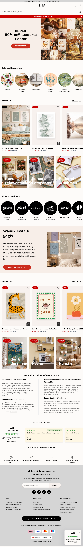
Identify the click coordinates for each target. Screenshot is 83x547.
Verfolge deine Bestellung (68, 502)
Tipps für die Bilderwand (14, 502)
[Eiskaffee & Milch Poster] (41, 345)
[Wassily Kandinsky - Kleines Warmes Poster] (76, 342)
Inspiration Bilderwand (13, 509)
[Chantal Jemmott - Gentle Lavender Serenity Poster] (58, 240)
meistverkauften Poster (62, 409)
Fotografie (11, 390)
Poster (54, 386)
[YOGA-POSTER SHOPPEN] (64, 249)
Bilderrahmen (63, 391)
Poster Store (46, 541)
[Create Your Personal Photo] (42, 172)
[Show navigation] (3, 5)
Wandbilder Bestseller (13, 505)
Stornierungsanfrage (67, 509)
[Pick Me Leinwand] (24, 160)
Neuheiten (7, 281)
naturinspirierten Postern (13, 392)
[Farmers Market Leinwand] (15, 172)
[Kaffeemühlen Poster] (46, 353)
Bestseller (7, 100)
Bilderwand (13, 412)
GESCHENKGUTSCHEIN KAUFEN (43, 519)
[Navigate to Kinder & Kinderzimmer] (14, 353)
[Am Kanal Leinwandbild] (22, 173)
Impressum (41, 525)
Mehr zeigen (76, 101)
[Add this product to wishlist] (28, 107)
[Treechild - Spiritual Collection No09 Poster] (74, 236)
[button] (72, 537)
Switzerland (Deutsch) (41, 537)
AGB (22, 525)
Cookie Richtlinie (30, 525)
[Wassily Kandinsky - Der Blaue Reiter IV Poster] (66, 352)
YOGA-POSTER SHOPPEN (17, 267)
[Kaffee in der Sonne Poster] (51, 342)
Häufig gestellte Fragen (67, 507)
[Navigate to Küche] (41, 353)
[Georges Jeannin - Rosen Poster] (72, 340)
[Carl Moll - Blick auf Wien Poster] (72, 346)
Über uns (36, 502)
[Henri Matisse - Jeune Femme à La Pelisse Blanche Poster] (76, 347)
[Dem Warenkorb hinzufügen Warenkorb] (28, 143)
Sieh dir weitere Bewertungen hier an (41, 447)
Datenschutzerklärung (54, 525)
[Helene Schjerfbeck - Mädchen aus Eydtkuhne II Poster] (62, 352)
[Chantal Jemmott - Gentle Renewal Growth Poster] (58, 254)
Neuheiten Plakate (12, 507)
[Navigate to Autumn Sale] (62, 39)
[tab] (75, 6)
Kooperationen (38, 507)
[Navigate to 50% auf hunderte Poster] (20, 39)
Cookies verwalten (66, 512)
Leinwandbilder (11, 408)
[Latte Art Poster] (50, 355)
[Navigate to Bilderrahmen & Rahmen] (68, 172)
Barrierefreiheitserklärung (41, 509)
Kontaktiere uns (65, 505)
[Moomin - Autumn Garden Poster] (22, 343)
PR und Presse (38, 505)
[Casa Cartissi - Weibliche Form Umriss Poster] (72, 253)
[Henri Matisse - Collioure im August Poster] (64, 345)
